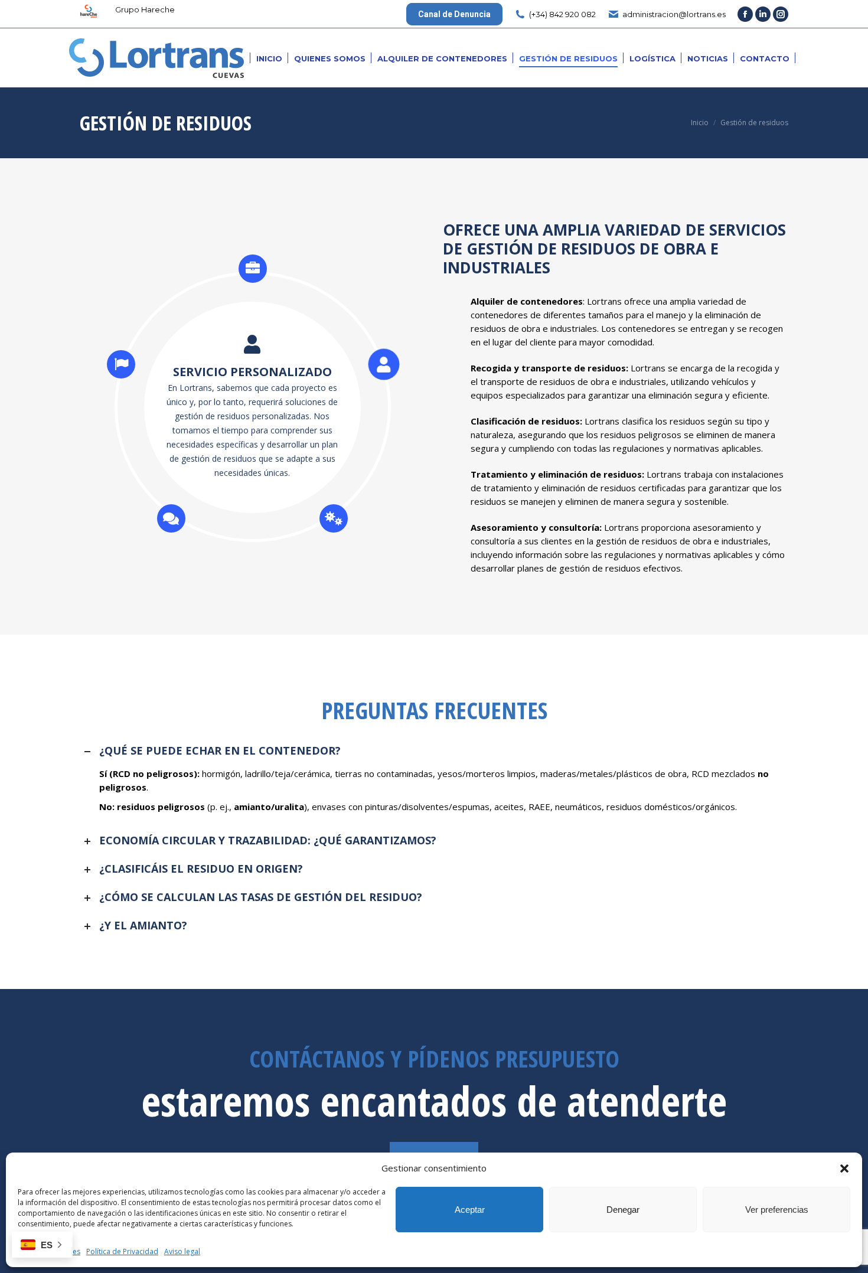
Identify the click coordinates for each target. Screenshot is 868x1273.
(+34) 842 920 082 (562, 14)
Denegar (622, 1210)
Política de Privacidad (122, 1251)
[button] (844, 1168)
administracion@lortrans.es (674, 14)
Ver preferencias (776, 1210)
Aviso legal (182, 1251)
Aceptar (470, 1210)
